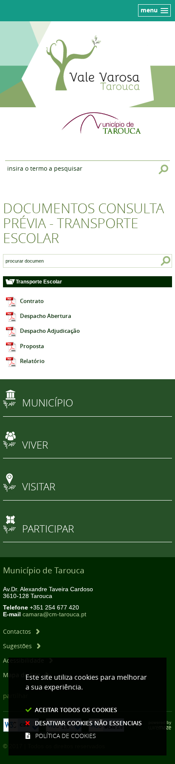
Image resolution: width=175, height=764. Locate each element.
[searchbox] (24, 261)
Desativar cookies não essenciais (88, 723)
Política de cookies (65, 736)
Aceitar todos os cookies (76, 710)
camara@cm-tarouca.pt (54, 614)
